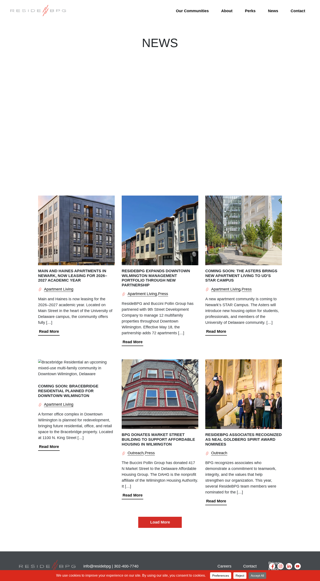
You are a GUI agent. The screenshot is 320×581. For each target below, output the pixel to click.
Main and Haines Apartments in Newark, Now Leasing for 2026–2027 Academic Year (72, 275)
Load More (160, 522)
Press (163, 294)
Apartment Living (58, 289)
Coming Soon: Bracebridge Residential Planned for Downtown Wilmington (68, 391)
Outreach (136, 453)
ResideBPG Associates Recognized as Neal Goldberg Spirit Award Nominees (243, 439)
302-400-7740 (126, 566)
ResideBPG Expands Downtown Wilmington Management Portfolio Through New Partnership (156, 278)
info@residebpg (97, 566)
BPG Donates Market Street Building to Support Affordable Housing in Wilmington (158, 439)
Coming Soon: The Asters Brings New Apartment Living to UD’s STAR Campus (241, 275)
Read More (49, 331)
